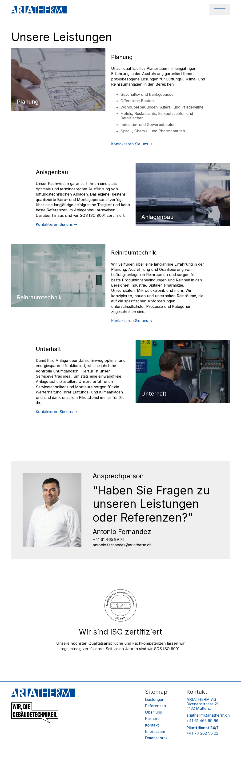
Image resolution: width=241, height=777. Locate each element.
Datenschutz (156, 738)
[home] (39, 9)
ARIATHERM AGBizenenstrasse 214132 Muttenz (202, 704)
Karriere (152, 718)
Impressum (155, 731)
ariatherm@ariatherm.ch (208, 715)
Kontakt (152, 725)
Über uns (153, 712)
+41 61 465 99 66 (202, 720)
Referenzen (155, 706)
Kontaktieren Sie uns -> (132, 144)
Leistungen (154, 699)
